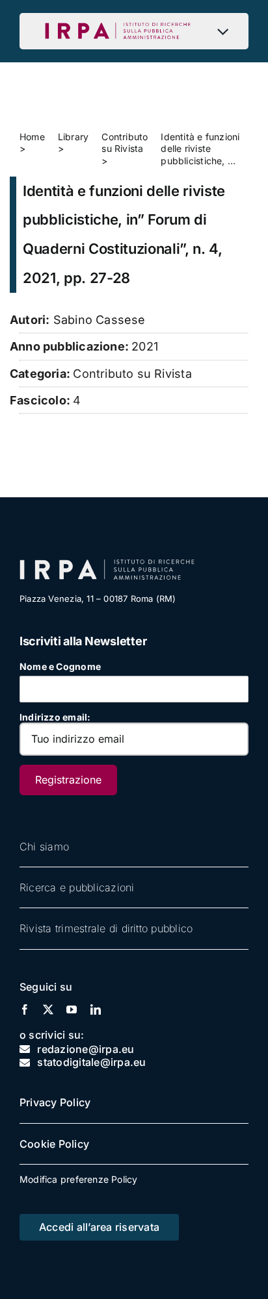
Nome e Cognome (60, 666)
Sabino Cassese (99, 320)
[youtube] (71, 1009)
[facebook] (25, 1009)
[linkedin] (95, 1009)
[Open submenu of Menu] (226, 31)
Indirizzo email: (55, 717)
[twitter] (48, 1009)
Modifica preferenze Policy (78, 1179)
